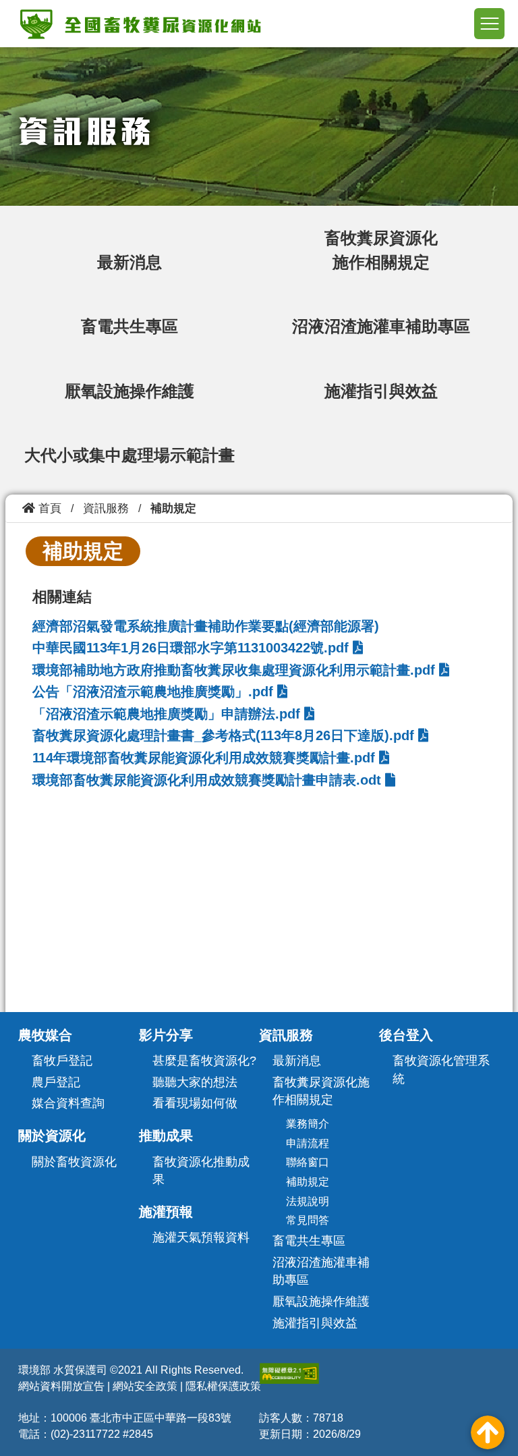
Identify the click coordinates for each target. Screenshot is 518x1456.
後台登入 (406, 1035)
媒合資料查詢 (68, 1103)
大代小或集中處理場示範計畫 (129, 455)
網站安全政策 (145, 1386)
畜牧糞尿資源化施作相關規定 (321, 1091)
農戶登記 (56, 1082)
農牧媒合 (45, 1035)
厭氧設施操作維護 (129, 391)
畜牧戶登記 (62, 1060)
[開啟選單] (489, 24)
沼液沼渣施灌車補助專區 (381, 326)
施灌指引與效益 (381, 391)
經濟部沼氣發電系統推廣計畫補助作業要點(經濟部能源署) (205, 626)
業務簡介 (307, 1123)
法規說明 (307, 1201)
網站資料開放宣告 (61, 1386)
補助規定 (307, 1181)
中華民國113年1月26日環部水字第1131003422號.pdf (192, 647)
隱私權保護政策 (223, 1386)
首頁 (48, 508)
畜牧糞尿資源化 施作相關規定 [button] (381, 250)
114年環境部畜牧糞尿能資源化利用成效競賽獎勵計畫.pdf (205, 757)
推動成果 (166, 1135)
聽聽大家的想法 (194, 1082)
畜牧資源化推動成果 (201, 1171)
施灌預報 (166, 1211)
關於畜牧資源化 (74, 1162)
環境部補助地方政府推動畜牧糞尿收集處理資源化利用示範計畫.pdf (235, 670)
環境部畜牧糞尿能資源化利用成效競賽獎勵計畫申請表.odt (208, 780)
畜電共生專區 (129, 326)
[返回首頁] (140, 23)
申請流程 (307, 1143)
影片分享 (166, 1035)
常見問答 (307, 1220)
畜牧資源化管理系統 (441, 1070)
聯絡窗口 (307, 1162)
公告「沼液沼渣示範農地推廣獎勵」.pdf (154, 691)
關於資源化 (52, 1135)
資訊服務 (286, 1035)
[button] (488, 1432)
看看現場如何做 (194, 1103)
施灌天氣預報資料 (201, 1237)
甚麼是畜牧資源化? (204, 1060)
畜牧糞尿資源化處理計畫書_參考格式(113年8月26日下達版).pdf (225, 735)
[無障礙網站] (289, 1373)
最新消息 (129, 262)
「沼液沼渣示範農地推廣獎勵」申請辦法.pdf (168, 713)
